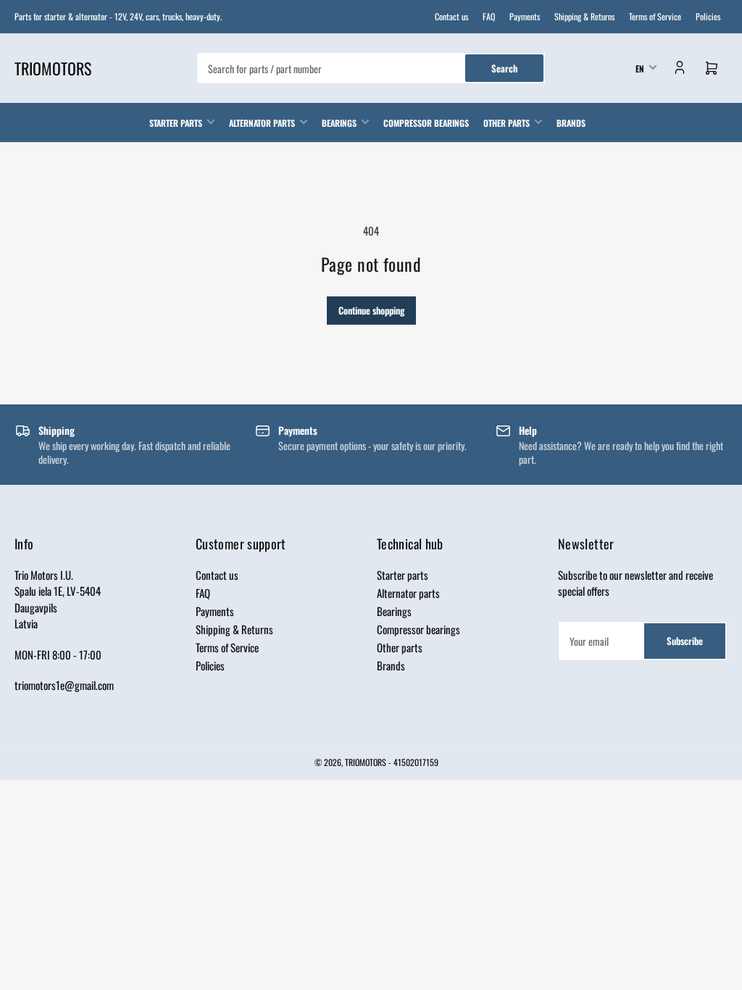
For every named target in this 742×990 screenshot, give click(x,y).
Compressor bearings (426, 123)
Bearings (339, 123)
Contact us (451, 16)
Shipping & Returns (584, 16)
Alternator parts (262, 123)
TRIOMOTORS (365, 762)
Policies (708, 16)
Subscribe (685, 640)
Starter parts (175, 123)
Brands (570, 123)
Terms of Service (655, 16)
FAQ (489, 16)
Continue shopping (371, 310)
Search (504, 68)
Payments (524, 16)
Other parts (506, 123)
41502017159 (415, 762)
